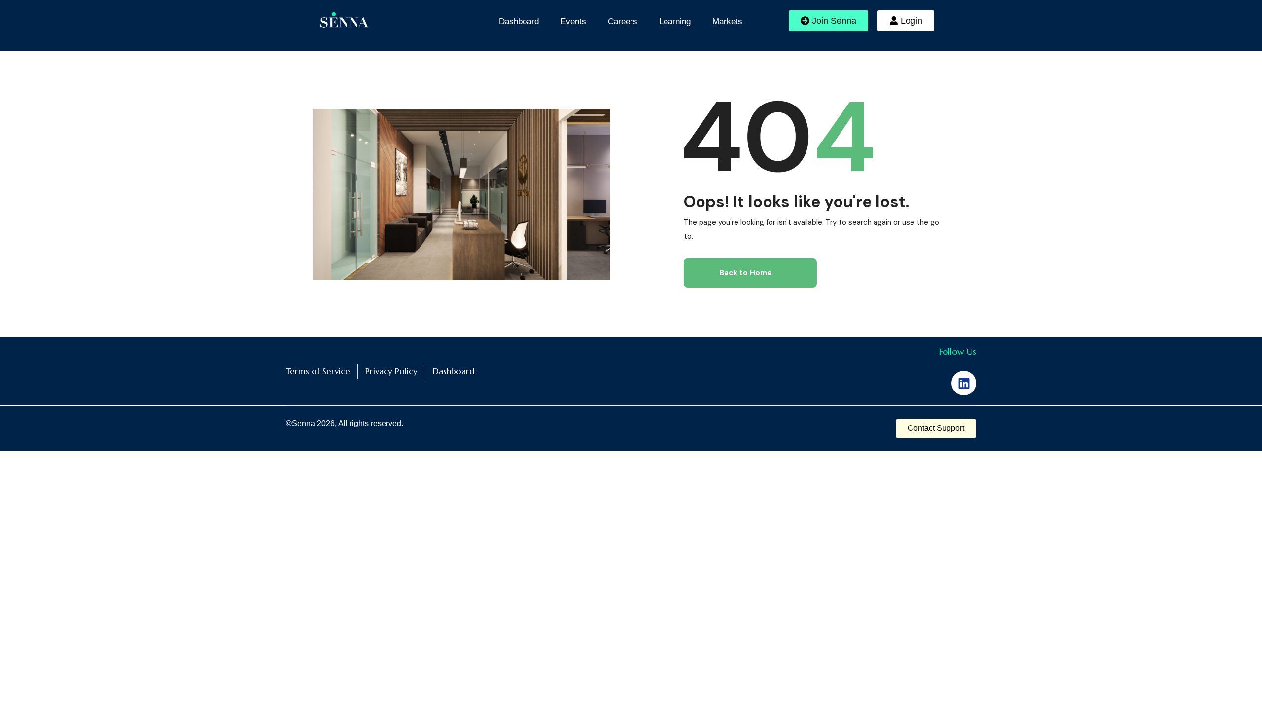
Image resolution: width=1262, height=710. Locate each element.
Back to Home (745, 273)
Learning (675, 21)
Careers (622, 21)
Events (573, 21)
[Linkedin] (963, 383)
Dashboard (519, 21)
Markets (727, 21)
